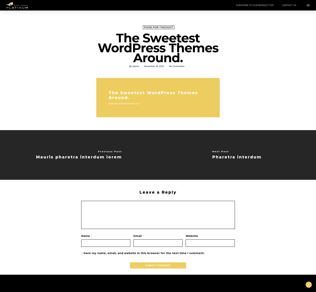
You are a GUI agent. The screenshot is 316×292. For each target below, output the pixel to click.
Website (192, 236)
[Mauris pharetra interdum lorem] (79, 155)
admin (135, 66)
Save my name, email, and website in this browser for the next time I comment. (144, 253)
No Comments (176, 66)
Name (86, 236)
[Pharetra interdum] (237, 155)
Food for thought (158, 27)
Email (138, 236)
